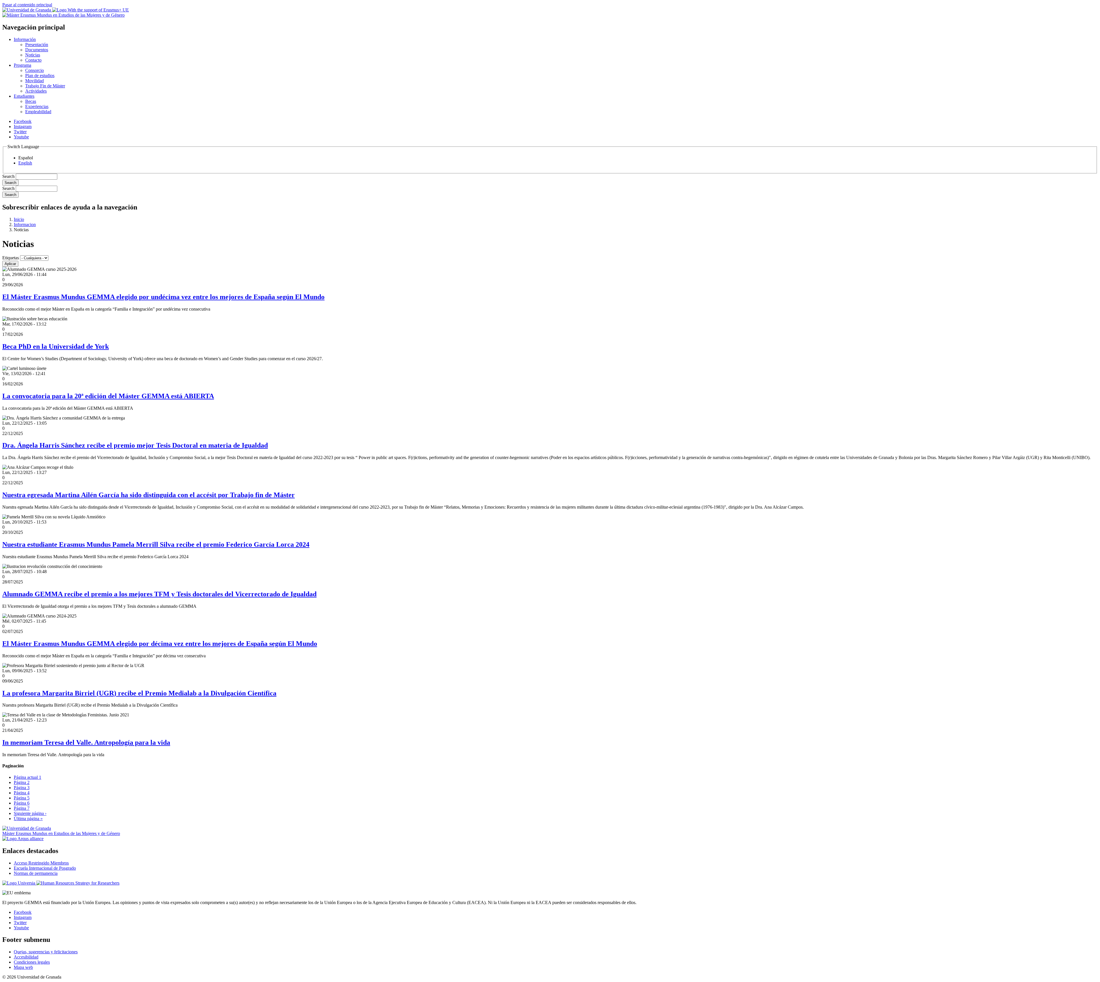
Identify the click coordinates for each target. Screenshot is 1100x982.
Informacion (25, 224)
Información (25, 39)
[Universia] (19, 883)
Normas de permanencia (36, 873)
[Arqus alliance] (23, 838)
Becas (30, 101)
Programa (22, 65)
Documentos (36, 49)
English (25, 162)
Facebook (23, 121)
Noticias (32, 54)
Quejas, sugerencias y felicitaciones (46, 951)
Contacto (33, 60)
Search (8, 176)
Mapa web (23, 967)
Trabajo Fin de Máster (45, 85)
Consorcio (34, 70)
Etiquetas (10, 257)
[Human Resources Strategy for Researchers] (77, 883)
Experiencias (36, 106)
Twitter (20, 131)
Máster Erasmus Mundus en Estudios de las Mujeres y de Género (61, 833)
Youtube (21, 136)
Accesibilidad (26, 956)
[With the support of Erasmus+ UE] (90, 9)
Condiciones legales (32, 962)
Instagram (23, 126)
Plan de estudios (39, 75)
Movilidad (34, 80)
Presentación (36, 44)
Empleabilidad (38, 111)
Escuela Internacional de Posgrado (45, 868)
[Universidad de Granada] (27, 9)
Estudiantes (24, 96)
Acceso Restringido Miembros (41, 863)
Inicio (19, 219)
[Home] (63, 15)
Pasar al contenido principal (27, 4)
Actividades (36, 91)
